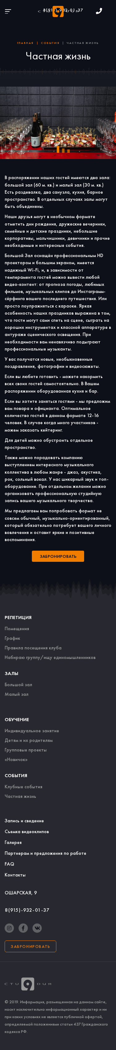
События (16, 775)
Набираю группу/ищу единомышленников (50, 657)
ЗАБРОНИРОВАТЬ (58, 556)
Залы (11, 673)
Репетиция (18, 617)
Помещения (17, 628)
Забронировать (30, 946)
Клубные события (23, 786)
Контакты (15, 874)
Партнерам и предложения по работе (45, 853)
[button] (58, 149)
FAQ (9, 864)
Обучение (17, 719)
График (12, 638)
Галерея (13, 842)
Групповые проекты (26, 750)
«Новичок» (16, 759)
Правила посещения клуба (33, 647)
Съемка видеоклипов (27, 831)
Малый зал (16, 694)
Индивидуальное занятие (32, 730)
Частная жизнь (20, 796)
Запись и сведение (24, 820)
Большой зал (18, 684)
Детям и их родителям (29, 740)
